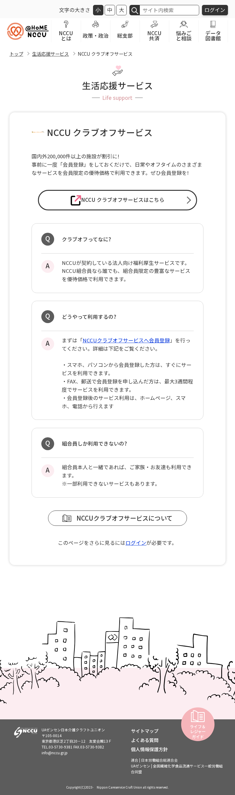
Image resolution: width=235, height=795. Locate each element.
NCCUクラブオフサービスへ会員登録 (126, 340)
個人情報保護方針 (149, 749)
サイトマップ (145, 730)
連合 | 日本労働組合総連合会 (154, 760)
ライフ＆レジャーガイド (198, 731)
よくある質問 (145, 740)
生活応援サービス (50, 53)
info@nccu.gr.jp (55, 752)
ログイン (214, 9)
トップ (16, 53)
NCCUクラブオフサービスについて (124, 518)
